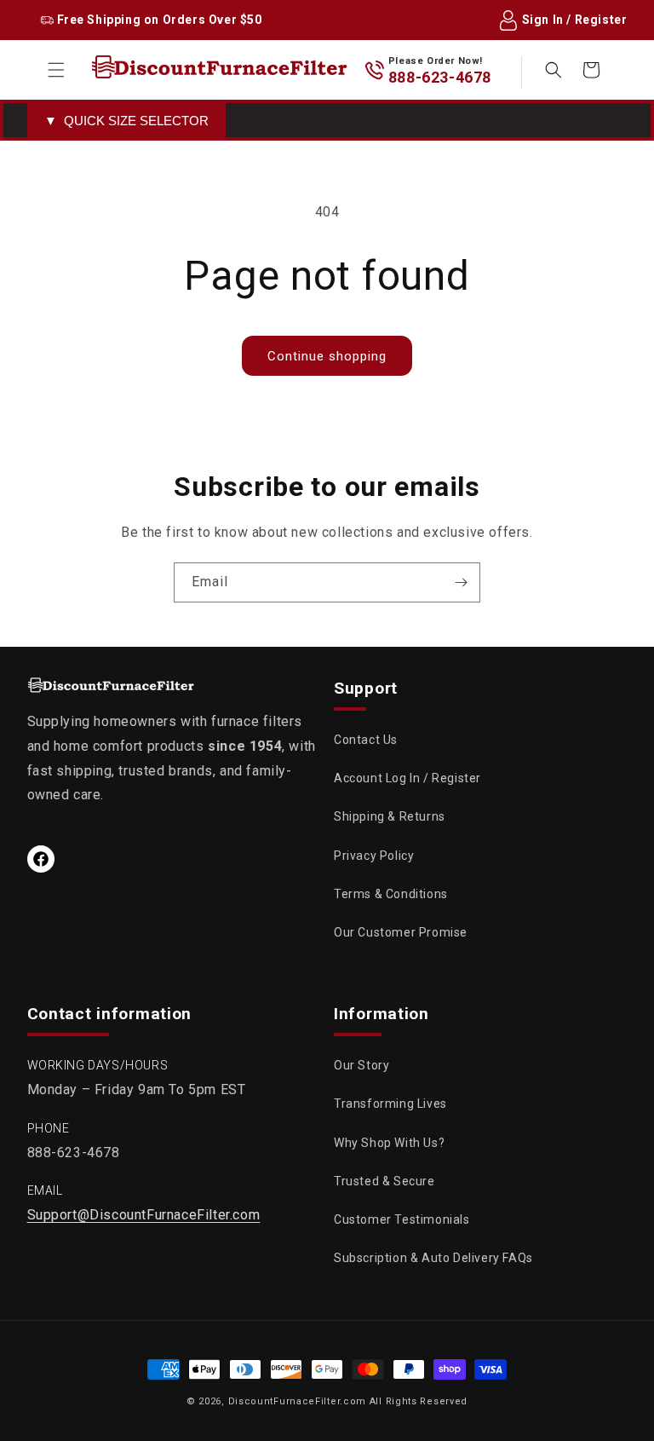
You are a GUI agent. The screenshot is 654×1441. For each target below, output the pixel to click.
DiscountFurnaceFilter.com (297, 1401)
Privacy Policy (374, 855)
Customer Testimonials (402, 1219)
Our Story (361, 1065)
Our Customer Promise (401, 932)
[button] (56, 70)
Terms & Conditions (391, 894)
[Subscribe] (460, 582)
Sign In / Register (575, 19)
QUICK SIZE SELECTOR (126, 120)
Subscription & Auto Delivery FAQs (433, 1258)
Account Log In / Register (407, 778)
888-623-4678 (439, 77)
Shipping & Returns (389, 816)
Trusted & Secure (384, 1181)
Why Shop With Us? (389, 1143)
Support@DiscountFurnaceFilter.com (144, 1215)
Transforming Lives (390, 1103)
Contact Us (366, 739)
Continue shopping (327, 356)
